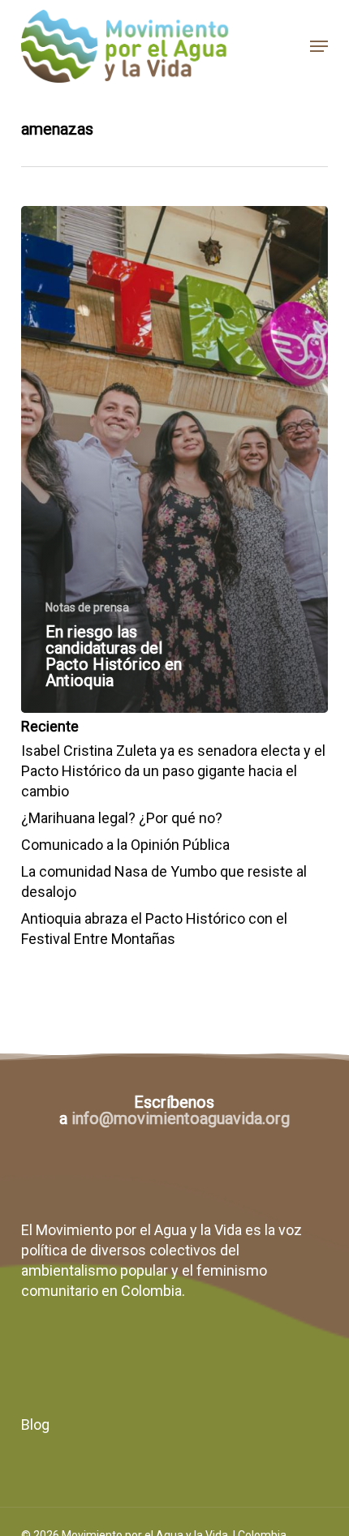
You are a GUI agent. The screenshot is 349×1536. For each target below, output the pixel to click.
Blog (35, 1424)
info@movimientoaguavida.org (180, 1118)
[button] (319, 46)
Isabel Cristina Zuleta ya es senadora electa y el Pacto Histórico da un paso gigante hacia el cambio (173, 771)
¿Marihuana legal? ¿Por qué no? (121, 817)
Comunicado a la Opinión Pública (125, 844)
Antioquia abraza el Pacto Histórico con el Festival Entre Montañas (154, 928)
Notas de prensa (87, 607)
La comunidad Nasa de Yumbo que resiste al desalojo (164, 881)
